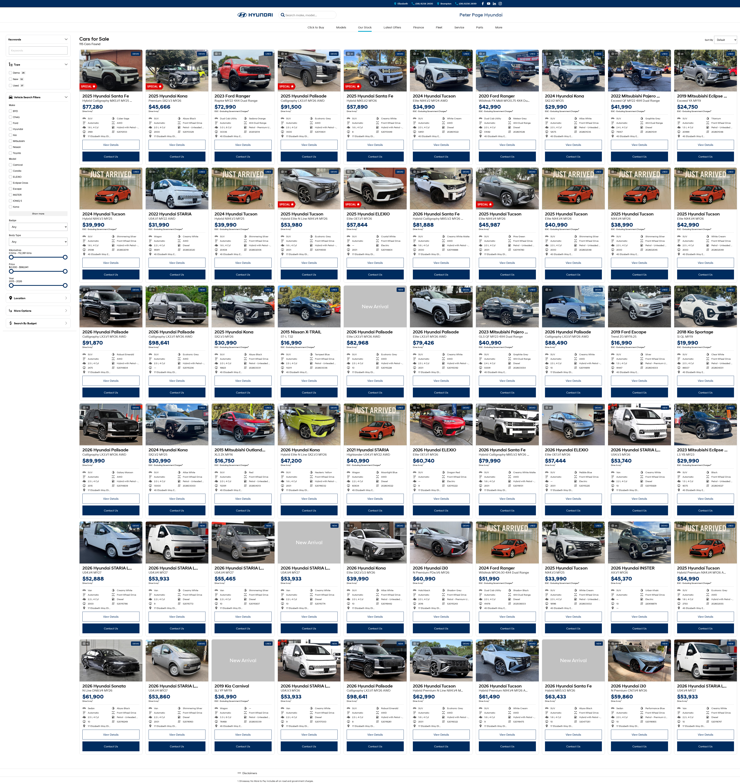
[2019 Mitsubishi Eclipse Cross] (705, 70)
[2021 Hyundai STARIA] (375, 424)
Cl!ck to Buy (316, 27)
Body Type (15, 235)
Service (459, 27)
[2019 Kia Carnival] (243, 660)
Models (341, 27)
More (498, 27)
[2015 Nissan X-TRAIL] (309, 306)
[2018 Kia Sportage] (705, 306)
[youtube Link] (488, 3)
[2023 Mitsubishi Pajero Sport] (507, 306)
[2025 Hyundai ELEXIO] (375, 188)
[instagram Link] (500, 3)
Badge (12, 220)
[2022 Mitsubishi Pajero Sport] (639, 70)
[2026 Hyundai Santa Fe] (441, 188)
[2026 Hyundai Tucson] (441, 660)
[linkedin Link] (494, 3)
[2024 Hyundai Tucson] (441, 70)
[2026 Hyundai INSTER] (639, 542)
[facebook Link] (482, 3)
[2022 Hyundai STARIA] (177, 188)
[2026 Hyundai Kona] (309, 424)
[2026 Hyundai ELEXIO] (441, 424)
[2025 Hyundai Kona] (177, 70)
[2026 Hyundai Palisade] (111, 306)
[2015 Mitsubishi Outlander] (243, 424)
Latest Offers (392, 27)
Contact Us (111, 156)
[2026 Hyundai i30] (441, 542)
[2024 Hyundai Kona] (573, 70)
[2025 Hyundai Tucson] (309, 188)
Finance (418, 27)
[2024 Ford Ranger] (507, 542)
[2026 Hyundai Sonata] (111, 660)
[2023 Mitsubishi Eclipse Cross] (705, 424)
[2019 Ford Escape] (639, 306)
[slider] (11, 257)
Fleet (439, 27)
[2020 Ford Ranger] (507, 70)
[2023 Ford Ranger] (243, 70)
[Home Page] (255, 15)
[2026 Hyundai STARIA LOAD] (639, 424)
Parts (479, 27)
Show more (38, 213)
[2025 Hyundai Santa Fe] (111, 70)
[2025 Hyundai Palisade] (309, 70)
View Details (111, 144)
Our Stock (365, 27)
